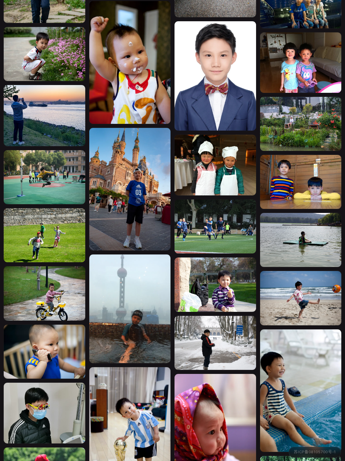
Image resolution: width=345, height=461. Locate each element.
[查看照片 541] (130, 300)
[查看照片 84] (301, 289)
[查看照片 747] (44, 106)
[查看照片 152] (301, 231)
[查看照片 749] (215, 217)
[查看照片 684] (215, 333)
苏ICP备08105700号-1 (315, 452)
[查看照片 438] (44, 45)
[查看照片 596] (301, 53)
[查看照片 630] (301, 172)
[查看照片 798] (44, 404)
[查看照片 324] (44, 342)
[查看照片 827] (301, 114)
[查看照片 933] (44, 168)
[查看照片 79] (215, 67)
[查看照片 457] (301, 381)
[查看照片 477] (215, 275)
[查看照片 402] (44, 284)
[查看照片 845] (130, 180)
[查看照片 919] (44, 226)
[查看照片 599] (215, 156)
